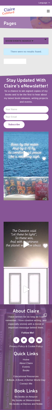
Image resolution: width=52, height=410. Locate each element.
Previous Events (13, 61)
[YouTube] (39, 340)
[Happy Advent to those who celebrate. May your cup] (26, 199)
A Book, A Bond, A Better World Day (26, 380)
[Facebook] (16, 340)
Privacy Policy (17, 346)
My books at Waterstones (26, 400)
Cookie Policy (35, 346)
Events (26, 367)
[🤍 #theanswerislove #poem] (26, 289)
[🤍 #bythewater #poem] (26, 154)
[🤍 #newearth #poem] (26, 244)
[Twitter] (24, 340)
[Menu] (48, 11)
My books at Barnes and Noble (26, 404)
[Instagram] (31, 340)
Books (26, 370)
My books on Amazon (26, 396)
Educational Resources (26, 376)
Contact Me (26, 383)
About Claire (26, 363)
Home (26, 359)
